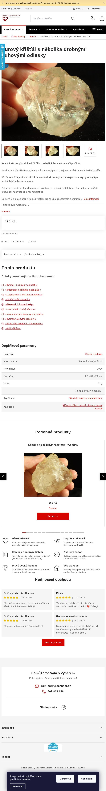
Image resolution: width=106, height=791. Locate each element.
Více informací (91, 199)
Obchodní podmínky (11, 9)
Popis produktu (11, 254)
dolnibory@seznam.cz (55, 685)
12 (70, 532)
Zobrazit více (53, 642)
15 (82, 532)
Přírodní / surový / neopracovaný (85, 398)
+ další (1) (90, 153)
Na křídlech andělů (76, 768)
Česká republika (93, 354)
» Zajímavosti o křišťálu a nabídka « (24, 294)
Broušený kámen (44, 768)
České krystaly (28, 768)
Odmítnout (65, 779)
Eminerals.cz (60, 768)
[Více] (98, 29)
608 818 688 (93, 18)
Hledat (73, 18)
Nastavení (18, 786)
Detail (51, 516)
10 (62, 532)
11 (66, 532)
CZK (78, 9)
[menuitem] (14, 29)
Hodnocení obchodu (53, 579)
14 (78, 532)
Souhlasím (86, 779)
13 (74, 532)
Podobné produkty (33, 254)
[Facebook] (64, 707)
